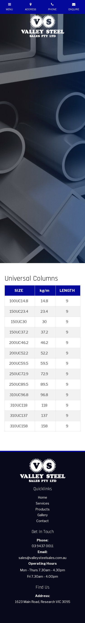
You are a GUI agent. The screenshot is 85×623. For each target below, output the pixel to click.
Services (42, 503)
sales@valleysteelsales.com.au (42, 555)
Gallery (42, 515)
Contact (42, 521)
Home (42, 497)
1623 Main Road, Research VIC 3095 (42, 599)
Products (42, 509)
